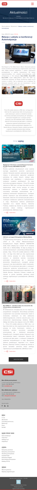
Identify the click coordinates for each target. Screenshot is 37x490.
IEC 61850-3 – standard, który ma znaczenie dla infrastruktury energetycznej (18, 306)
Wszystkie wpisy (18, 359)
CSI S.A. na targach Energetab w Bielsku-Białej (17, 237)
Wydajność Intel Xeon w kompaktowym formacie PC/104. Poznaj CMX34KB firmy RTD (18, 165)
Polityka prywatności (18, 486)
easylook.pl (5, 441)
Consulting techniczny (7, 421)
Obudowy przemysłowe (8, 453)
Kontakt (4, 427)
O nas (3, 417)
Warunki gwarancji (6, 469)
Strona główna (6, 26)
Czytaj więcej (12, 212)
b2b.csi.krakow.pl (6, 435)
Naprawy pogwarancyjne (8, 471)
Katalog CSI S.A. (6, 461)
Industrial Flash (5, 455)
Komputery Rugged (7, 457)
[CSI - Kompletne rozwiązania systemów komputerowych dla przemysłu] (8, 372)
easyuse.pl (4, 437)
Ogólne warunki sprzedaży (18, 488)
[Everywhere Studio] (18, 481)
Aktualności (14, 26)
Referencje (4, 423)
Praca (3, 425)
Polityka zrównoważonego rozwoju (18, 485)
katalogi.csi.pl (5, 439)
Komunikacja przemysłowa (8, 459)
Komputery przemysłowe (8, 452)
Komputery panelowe (7, 450)
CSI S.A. (16, 34)
